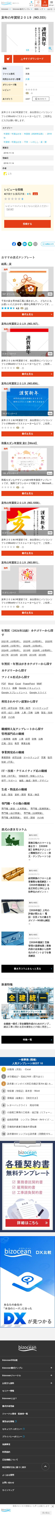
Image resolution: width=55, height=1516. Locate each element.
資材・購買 (20, 794)
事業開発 (5, 757)
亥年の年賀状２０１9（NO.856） (20, 383)
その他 (11, 717)
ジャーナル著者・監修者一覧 (15, 1413)
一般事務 (5, 738)
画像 (14, 688)
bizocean (5, 9)
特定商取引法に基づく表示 (14, 1467)
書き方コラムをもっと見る (27, 968)
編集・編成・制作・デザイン (34, 780)
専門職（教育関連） (11, 817)
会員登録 (44, 5)
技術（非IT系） (9, 776)
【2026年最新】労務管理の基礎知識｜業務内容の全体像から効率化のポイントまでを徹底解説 (39, 949)
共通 (27, 79)
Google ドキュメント (29, 688)
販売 (50, 757)
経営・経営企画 (9, 708)
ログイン (38, 5)
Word (10, 683)
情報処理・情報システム (31, 776)
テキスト (5, 688)
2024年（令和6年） (11, 650)
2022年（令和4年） (33, 645)
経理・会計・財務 (10, 712)
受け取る (46, 1513)
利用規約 (6, 1451)
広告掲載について (10, 1459)
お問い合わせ (8, 1482)
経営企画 (16, 757)
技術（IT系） (8, 761)
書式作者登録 (8, 1406)
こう (10, 173)
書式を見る (27, 314)
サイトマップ (8, 1490)
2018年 (42, 654)
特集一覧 (27, 1039)
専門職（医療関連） (40, 808)
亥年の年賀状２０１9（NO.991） (20, 562)
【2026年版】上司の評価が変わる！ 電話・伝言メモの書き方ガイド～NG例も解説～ (39, 917)
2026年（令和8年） (42, 650)
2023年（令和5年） (33, 641)
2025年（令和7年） (11, 645)
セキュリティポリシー (12, 1428)
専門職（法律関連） (34, 813)
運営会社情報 (8, 1421)
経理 (27, 738)
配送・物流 (33, 794)
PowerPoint (29, 683)
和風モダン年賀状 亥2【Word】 (19, 443)
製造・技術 (46, 712)
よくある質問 (8, 1474)
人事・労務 (27, 712)
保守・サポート (9, 780)
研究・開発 (29, 817)
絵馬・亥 (6, 264)
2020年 (48, 641)
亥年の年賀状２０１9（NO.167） (20, 323)
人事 (21, 738)
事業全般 (25, 743)
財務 (34, 738)
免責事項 (6, 1444)
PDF (3, 683)
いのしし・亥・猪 (39, 141)
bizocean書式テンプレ (22, 9)
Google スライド (38, 692)
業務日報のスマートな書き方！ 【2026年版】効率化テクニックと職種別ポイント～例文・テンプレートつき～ (39, 851)
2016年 (14, 654)
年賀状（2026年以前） (34, 133)
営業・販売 (24, 708)
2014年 (33, 654)
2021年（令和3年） (11, 641)
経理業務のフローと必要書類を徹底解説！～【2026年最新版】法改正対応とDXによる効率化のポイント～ (39, 884)
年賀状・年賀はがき (12, 133)
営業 (43, 757)
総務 (14, 738)
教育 (17, 743)
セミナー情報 (8, 1390)
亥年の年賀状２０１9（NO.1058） (21, 502)
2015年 (23, 654)
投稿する (27, 224)
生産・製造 (7, 794)
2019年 (27, 650)
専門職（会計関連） (11, 813)
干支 (26, 141)
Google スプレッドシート (14, 692)
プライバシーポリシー (12, 1436)
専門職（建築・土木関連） (14, 808)
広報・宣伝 (7, 743)
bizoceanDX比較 (10, 1360)
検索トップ (39, 9)
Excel (18, 683)
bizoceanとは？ (9, 1398)
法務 (37, 712)
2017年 (5, 654)
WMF (39, 683)
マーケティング (40, 708)
